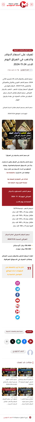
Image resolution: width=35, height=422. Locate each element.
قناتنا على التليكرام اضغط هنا (17, 179)
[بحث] (3, 4)
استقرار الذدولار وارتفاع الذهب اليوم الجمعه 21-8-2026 (25, 382)
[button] (24, 341)
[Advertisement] (17, 30)
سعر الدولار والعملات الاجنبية (23, 50)
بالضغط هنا (11, 173)
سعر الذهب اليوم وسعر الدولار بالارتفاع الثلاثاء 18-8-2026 (10, 382)
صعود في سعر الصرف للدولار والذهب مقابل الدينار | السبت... (9, 401)
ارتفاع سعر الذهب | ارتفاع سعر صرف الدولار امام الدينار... (27, 401)
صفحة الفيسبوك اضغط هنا (17, 183)
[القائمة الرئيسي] (31, 4)
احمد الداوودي (25, 70)
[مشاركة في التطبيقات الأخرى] (6, 341)
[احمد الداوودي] (17, 4)
